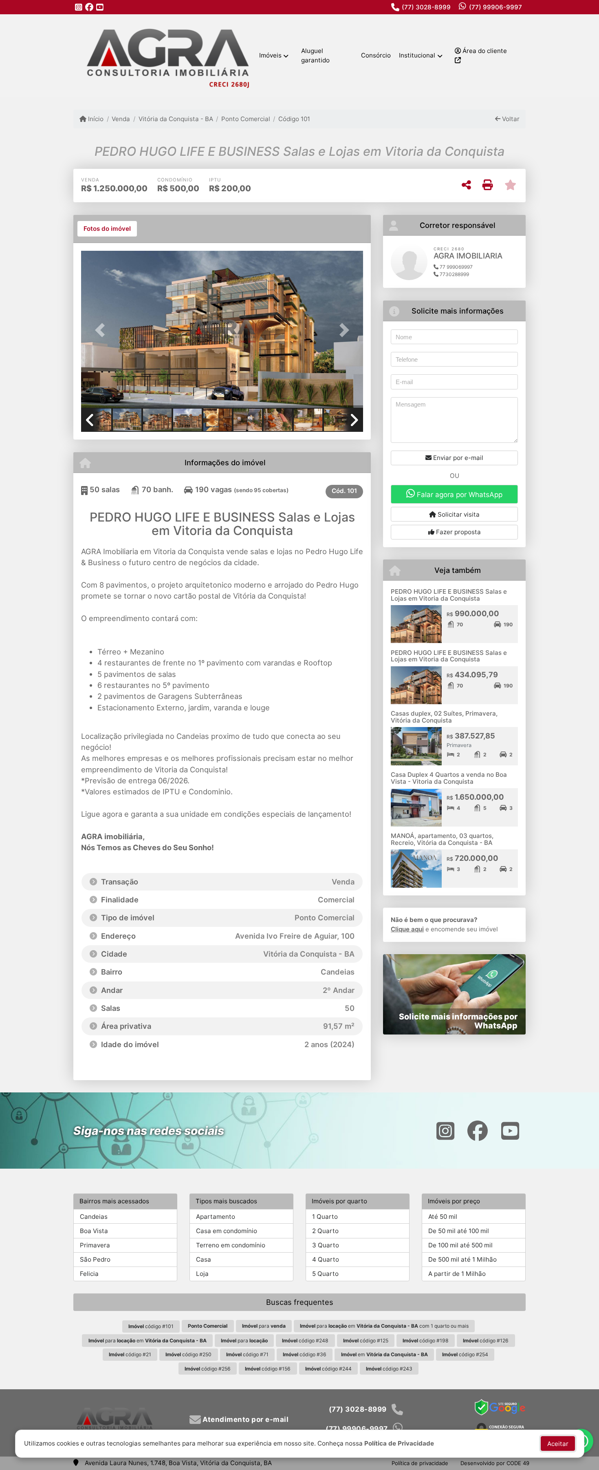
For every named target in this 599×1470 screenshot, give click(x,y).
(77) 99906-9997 (495, 7)
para (264, 1326)
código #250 (188, 1354)
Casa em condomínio (226, 1231)
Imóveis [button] (270, 55)
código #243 (389, 1369)
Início (95, 119)
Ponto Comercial (245, 119)
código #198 (426, 1340)
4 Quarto (325, 1259)
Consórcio (376, 55)
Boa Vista (94, 1231)
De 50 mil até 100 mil (458, 1231)
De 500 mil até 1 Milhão (462, 1259)
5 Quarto (325, 1274)
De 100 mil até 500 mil (460, 1245)
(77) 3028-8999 (426, 7)
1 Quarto (325, 1216)
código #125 (365, 1340)
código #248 (305, 1340)
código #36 (304, 1354)
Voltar (510, 119)
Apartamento (215, 1216)
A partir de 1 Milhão (457, 1274)
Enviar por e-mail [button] (457, 458)
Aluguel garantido (315, 55)
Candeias (94, 1216)
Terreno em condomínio (230, 1245)
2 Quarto (325, 1231)
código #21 (130, 1354)
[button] (102, 330)
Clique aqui (407, 929)
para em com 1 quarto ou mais (384, 1326)
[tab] (107, 229)
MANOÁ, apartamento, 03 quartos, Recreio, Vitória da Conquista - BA (442, 839)
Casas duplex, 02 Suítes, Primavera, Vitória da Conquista (444, 717)
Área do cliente (484, 51)
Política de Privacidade (399, 1443)
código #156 (268, 1369)
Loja (202, 1274)
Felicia (89, 1274)
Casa (203, 1259)
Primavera (95, 1245)
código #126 (486, 1340)
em (384, 1354)
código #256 (208, 1369)
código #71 (247, 1354)
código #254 (465, 1354)
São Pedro (95, 1259)
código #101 (151, 1326)
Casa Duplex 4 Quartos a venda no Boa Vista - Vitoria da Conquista (449, 778)
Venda (121, 119)
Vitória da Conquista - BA (176, 119)
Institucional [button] (417, 55)
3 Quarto (325, 1245)
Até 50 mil (442, 1216)
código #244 (328, 1369)
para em (147, 1340)
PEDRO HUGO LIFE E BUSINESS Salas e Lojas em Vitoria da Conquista (449, 595)
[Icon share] (78, 7)
